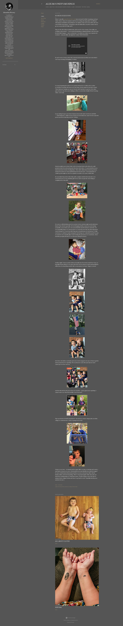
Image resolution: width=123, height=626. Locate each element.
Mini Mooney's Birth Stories (63, 7)
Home (47, 7)
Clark (73, 7)
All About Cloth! (62, 541)
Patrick (42, 25)
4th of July (43, 18)
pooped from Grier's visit (69, 19)
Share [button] (42, 13)
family (42, 20)
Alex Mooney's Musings (60, 3)
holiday (42, 23)
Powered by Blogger (71, 617)
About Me (52, 7)
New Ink (58, 607)
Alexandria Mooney (9, 12)
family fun (43, 21)
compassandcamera (74, 620)
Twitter (84, 7)
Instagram (78, 7)
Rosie (42, 26)
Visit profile (9, 58)
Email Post (60, 484)
